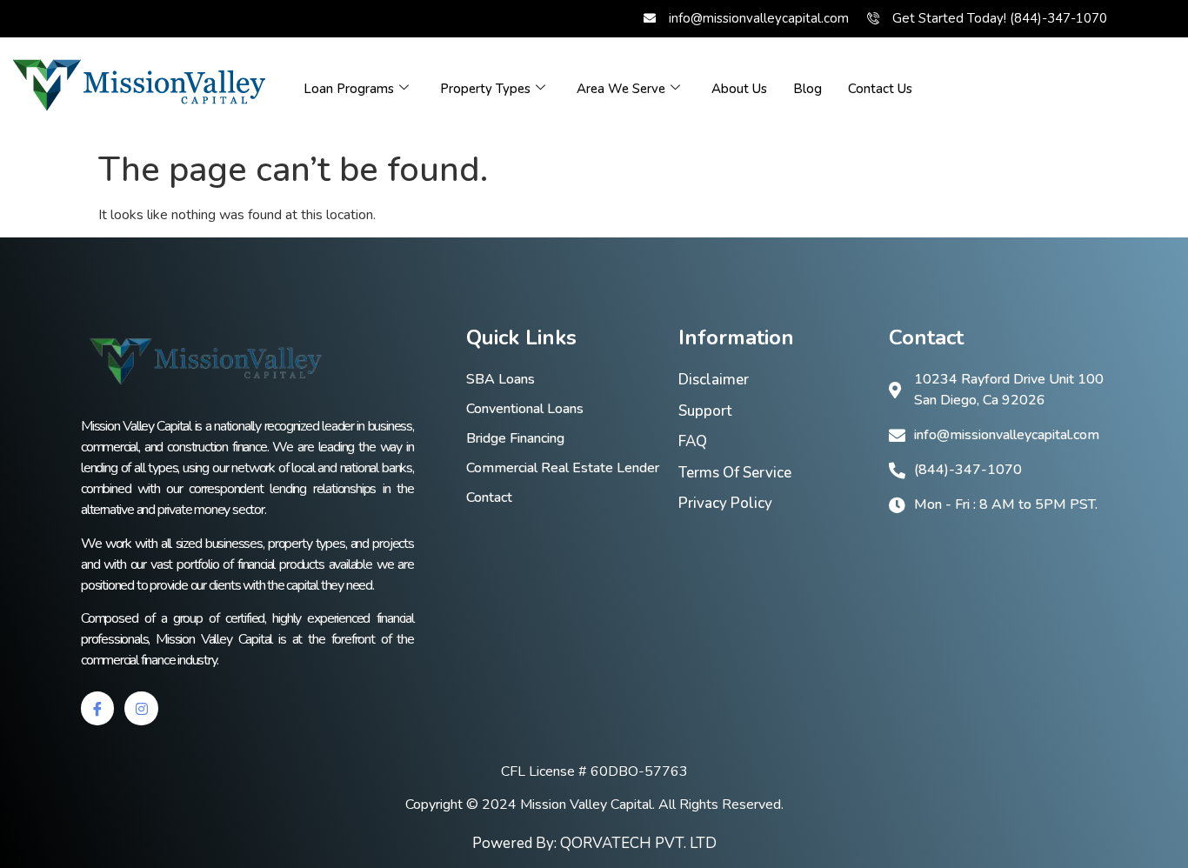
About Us (739, 88)
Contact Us (880, 88)
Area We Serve (621, 88)
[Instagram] (140, 707)
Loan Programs (349, 88)
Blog (807, 88)
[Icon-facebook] (97, 707)
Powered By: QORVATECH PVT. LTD (594, 843)
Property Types (485, 88)
